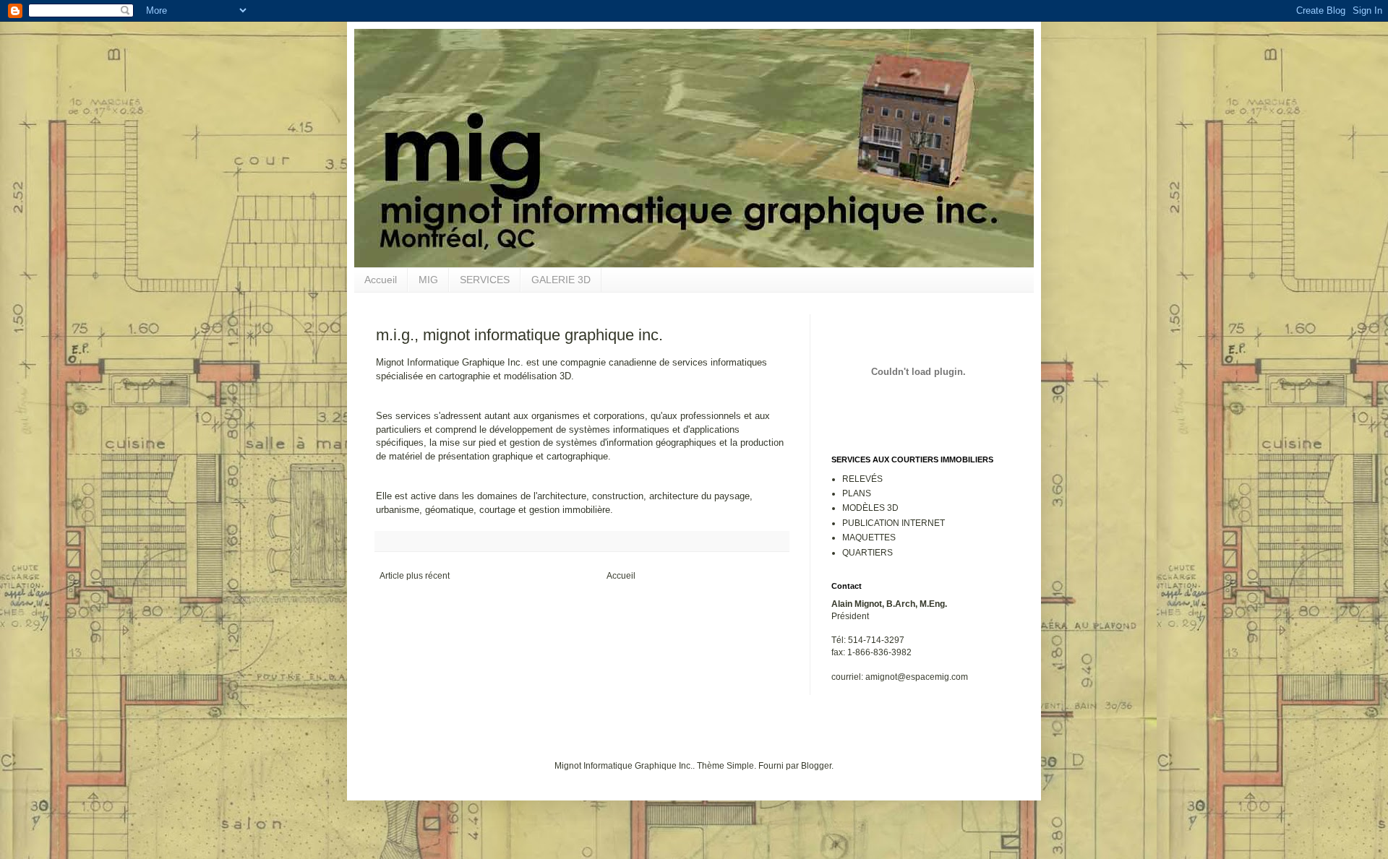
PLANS (856, 493)
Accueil (380, 279)
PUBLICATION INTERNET (893, 523)
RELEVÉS (862, 479)
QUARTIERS (867, 553)
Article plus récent (415, 576)
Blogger (816, 766)
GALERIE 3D (561, 279)
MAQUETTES (869, 537)
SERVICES (485, 279)
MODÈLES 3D (870, 508)
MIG (428, 279)
